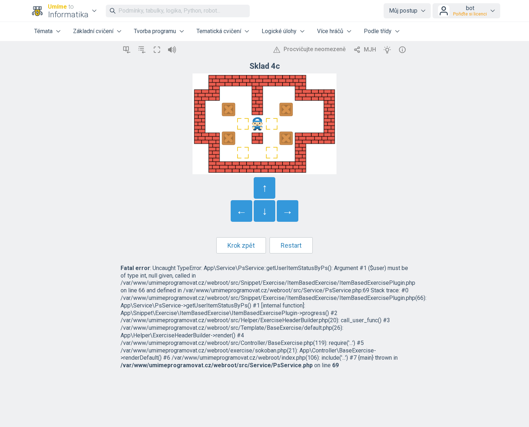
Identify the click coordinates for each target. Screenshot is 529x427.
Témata (43, 31)
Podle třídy (378, 31)
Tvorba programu (155, 31)
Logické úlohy (279, 31)
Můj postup (403, 10)
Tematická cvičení (218, 31)
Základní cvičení (93, 31)
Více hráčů (330, 31)
